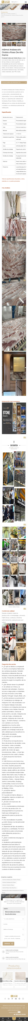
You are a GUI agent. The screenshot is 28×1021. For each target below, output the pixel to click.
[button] (1, 980)
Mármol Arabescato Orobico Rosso (11, 879)
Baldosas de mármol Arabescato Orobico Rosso (13, 891)
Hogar (4, 13)
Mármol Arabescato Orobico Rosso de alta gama (12, 913)
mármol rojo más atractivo (9, 887)
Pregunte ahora (20, 1014)
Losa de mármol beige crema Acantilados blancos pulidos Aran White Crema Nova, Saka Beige (8, 981)
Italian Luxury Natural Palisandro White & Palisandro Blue (20, 981)
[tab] (2, 86)
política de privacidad (13, 1010)
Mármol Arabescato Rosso (9, 882)
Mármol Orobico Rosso (8, 885)
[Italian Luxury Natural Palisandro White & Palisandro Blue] (20, 976)
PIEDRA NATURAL (11, 13)
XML (24, 1007)
